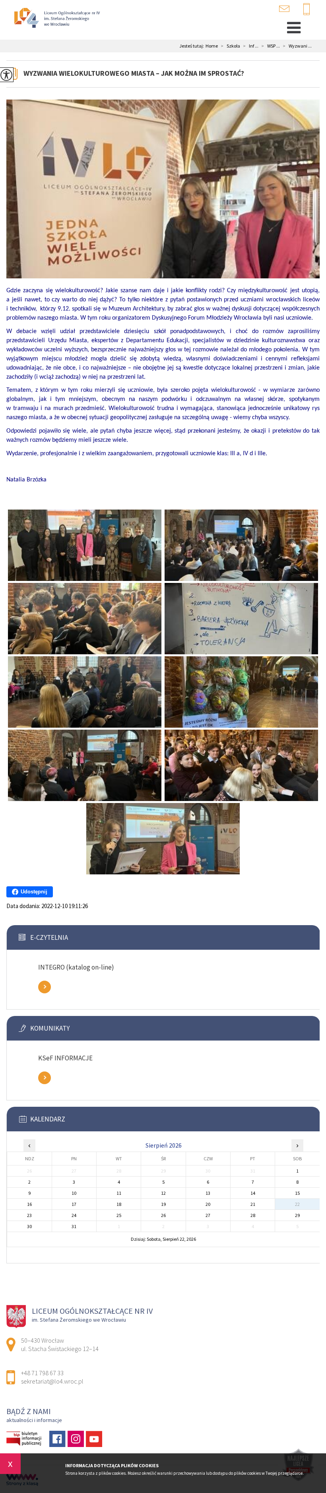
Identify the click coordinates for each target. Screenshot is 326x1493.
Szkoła (230, 46)
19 (163, 1204)
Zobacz (44, 987)
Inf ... (250, 46)
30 (29, 1226)
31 (74, 1226)
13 (208, 1193)
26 (163, 1215)
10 (74, 1193)
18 (118, 1204)
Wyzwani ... (297, 46)
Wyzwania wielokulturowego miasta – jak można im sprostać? (133, 73)
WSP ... (271, 46)
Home (212, 46)
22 (297, 1204)
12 (163, 1193)
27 (208, 1215)
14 (252, 1193)
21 (252, 1204)
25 (118, 1215)
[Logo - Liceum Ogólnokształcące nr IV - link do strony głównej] (56, 18)
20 (208, 1204)
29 (297, 1215)
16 (29, 1204)
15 (297, 1193)
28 (252, 1215)
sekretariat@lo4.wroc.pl (289, 9)
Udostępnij (34, 892)
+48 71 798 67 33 (309, 9)
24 (74, 1215)
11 (118, 1193)
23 (29, 1215)
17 (74, 1204)
